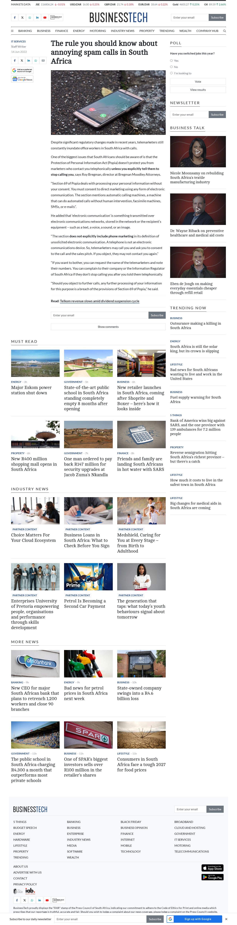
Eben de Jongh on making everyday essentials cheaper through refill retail (193, 288)
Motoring (98, 30)
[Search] (224, 30)
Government (73, 381)
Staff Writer (18, 46)
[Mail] (42, 60)
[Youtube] (45, 17)
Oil (206, 4)
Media (72, 845)
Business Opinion (134, 827)
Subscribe (217, 17)
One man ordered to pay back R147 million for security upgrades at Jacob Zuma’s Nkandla (88, 466)
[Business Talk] (56, 17)
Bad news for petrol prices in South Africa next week (86, 693)
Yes (176, 60)
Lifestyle (123, 753)
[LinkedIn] (37, 17)
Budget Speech (25, 827)
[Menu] (12, 30)
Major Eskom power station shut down (31, 390)
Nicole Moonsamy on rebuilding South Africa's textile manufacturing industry (196, 177)
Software (75, 851)
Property (146, 30)
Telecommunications (191, 851)
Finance (61, 30)
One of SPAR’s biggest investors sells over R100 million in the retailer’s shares (86, 767)
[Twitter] (22, 17)
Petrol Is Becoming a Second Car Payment (85, 604)
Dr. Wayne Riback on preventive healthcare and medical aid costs (197, 233)
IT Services (18, 41)
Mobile (126, 845)
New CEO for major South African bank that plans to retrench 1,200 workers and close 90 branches (35, 699)
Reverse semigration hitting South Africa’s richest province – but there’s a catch (197, 457)
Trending (166, 30)
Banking (25, 30)
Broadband (183, 821)
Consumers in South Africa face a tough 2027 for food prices (141, 765)
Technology (131, 851)
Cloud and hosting (189, 827)
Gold (175, 4)
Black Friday (131, 821)
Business (43, 30)
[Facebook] (14, 17)
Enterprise (75, 833)
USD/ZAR (75, 4)
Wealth (185, 30)
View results (198, 89)
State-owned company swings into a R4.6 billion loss (139, 693)
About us (20, 866)
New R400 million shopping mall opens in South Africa (34, 464)
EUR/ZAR (144, 4)
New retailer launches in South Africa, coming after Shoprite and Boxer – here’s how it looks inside (140, 398)
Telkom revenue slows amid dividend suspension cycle (99, 301)
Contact (20, 878)
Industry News (122, 30)
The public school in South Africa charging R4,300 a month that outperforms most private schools (33, 770)
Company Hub (207, 30)
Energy (79, 30)
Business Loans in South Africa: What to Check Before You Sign (86, 540)
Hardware (21, 839)
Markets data (21, 4)
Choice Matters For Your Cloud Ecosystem (33, 538)
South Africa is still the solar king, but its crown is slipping (194, 348)
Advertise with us (27, 872)
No (176, 67)
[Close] (226, 919)
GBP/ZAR (110, 4)
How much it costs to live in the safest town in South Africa (196, 482)
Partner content (25, 529)
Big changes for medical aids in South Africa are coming (195, 505)
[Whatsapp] (29, 17)
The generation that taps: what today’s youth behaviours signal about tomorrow (141, 609)
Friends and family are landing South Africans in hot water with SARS (140, 464)
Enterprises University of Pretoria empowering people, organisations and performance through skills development (35, 614)
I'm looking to (182, 73)
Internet (128, 839)
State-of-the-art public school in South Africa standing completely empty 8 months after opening (86, 398)
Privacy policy (25, 884)
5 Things (176, 415)
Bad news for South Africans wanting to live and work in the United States (196, 374)
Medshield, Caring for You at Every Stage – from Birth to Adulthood (139, 543)
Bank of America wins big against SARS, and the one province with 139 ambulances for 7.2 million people (197, 427)
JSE (38, 4)
